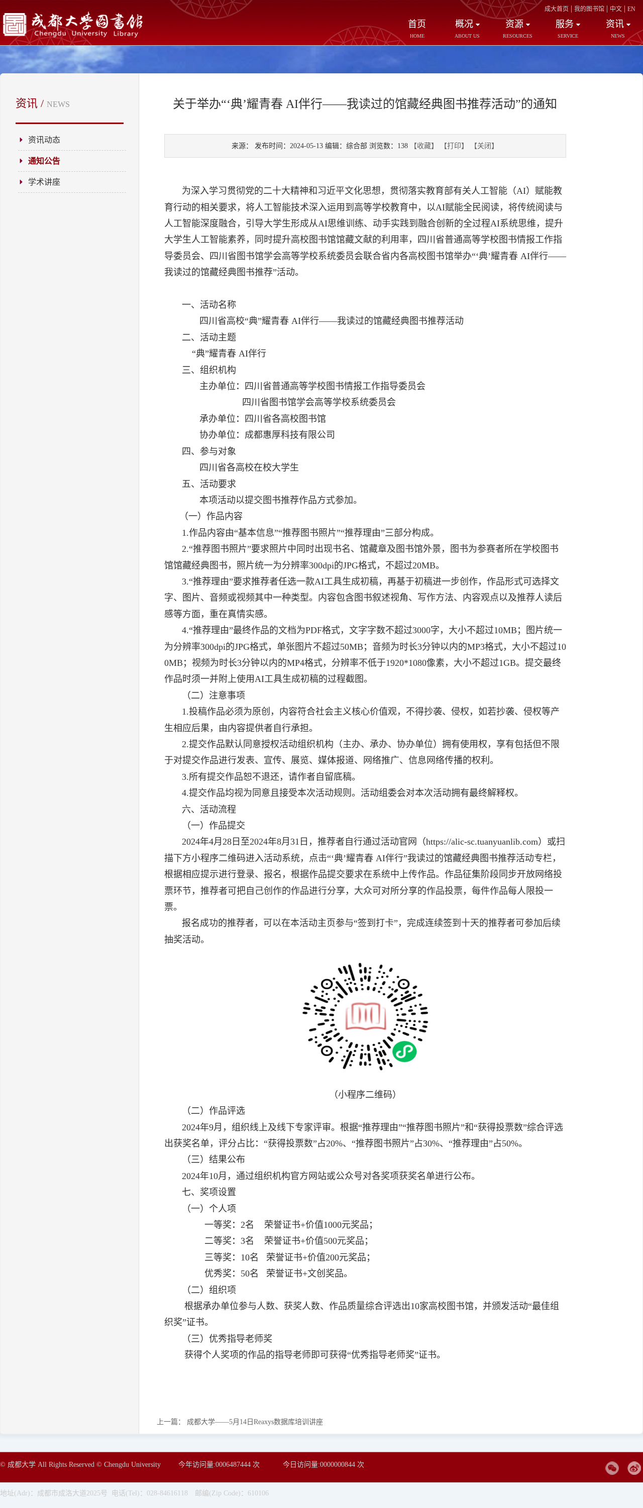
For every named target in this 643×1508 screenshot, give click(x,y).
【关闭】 (484, 146)
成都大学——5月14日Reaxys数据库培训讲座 (240, 1422)
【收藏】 (424, 146)
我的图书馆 (589, 9)
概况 (467, 29)
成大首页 (557, 9)
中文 (616, 9)
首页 (417, 29)
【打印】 (454, 146)
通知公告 (44, 161)
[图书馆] (75, 36)
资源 (517, 29)
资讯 (615, 29)
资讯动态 (44, 140)
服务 (567, 29)
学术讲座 (44, 182)
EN (631, 9)
